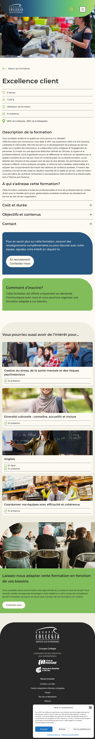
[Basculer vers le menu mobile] (83, 9)
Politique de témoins (53, 735)
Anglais (9, 459)
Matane (47, 701)
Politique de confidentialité (70, 735)
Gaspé (47, 692)
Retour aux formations (19, 68)
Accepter (44, 729)
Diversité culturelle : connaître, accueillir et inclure (40, 416)
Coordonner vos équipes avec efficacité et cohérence (42, 504)
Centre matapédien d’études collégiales (48, 688)
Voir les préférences (81, 729)
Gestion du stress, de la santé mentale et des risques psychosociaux (41, 372)
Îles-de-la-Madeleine (48, 697)
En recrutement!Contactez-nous (20, 261)
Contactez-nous (14, 605)
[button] (90, 707)
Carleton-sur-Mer (47, 684)
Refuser (62, 729)
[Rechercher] (71, 9)
